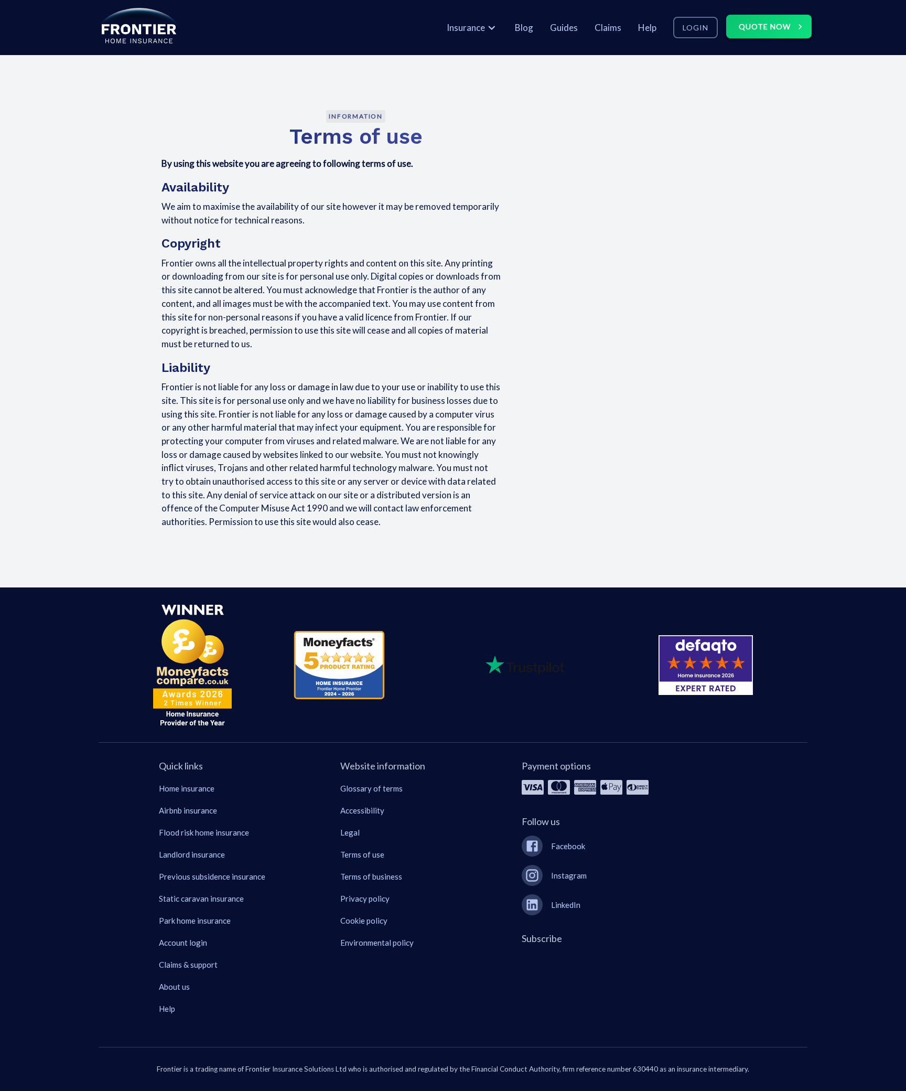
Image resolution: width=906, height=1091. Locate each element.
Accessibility (362, 810)
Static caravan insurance (201, 898)
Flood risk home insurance (204, 832)
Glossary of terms (371, 788)
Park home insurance (195, 920)
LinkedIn (565, 905)
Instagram (569, 875)
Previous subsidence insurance (212, 876)
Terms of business (371, 876)
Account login (183, 942)
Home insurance (186, 788)
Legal (350, 832)
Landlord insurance (192, 854)
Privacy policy (365, 898)
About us (174, 986)
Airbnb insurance (188, 810)
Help (167, 1008)
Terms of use (362, 854)
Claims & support (188, 964)
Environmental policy (377, 942)
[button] (139, 27)
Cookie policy (363, 920)
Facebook (568, 846)
